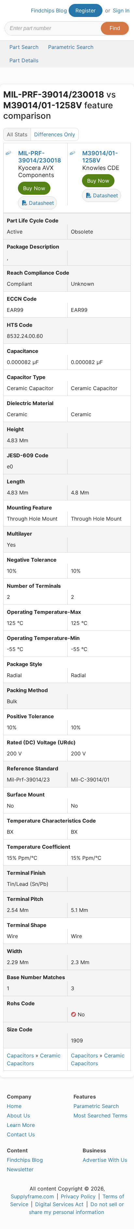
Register (85, 10)
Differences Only (54, 134)
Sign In (121, 10)
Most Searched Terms (100, 1115)
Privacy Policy (78, 1196)
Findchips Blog (49, 10)
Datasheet (40, 203)
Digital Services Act (59, 1204)
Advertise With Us (105, 1160)
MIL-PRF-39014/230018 (39, 157)
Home (14, 1106)
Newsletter (20, 1169)
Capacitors (20, 1055)
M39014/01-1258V (100, 157)
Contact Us (21, 1134)
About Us (18, 1115)
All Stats (17, 134)
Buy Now (34, 188)
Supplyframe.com (32, 1196)
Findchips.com (10, 10)
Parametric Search (96, 1106)
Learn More (21, 1125)
